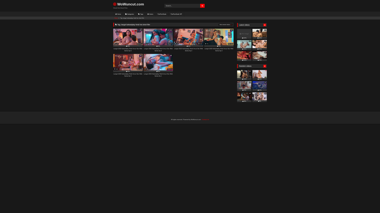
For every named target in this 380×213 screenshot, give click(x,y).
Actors (151, 14)
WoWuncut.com (130, 4)
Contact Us (205, 119)
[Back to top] (374, 207)
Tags (141, 14)
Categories (130, 14)
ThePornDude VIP (176, 14)
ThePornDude (161, 14)
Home (119, 14)
